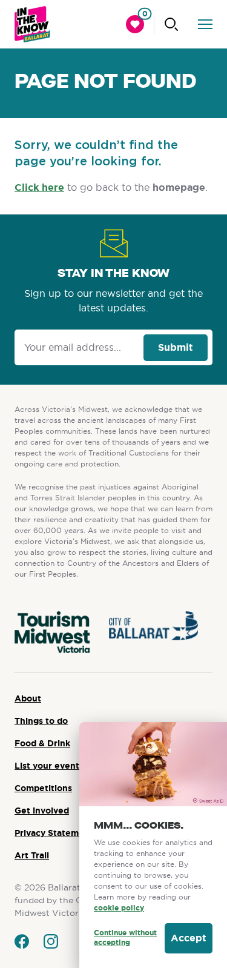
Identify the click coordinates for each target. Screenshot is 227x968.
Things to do (41, 720)
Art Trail (32, 855)
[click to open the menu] (205, 24)
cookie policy (119, 908)
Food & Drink (42, 743)
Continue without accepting (125, 938)
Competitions (43, 788)
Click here (39, 187)
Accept (188, 938)
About (28, 698)
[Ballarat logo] (32, 24)
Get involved (42, 810)
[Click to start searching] (171, 24)
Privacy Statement (54, 832)
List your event (47, 765)
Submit (175, 347)
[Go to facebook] (22, 941)
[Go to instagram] (51, 941)
